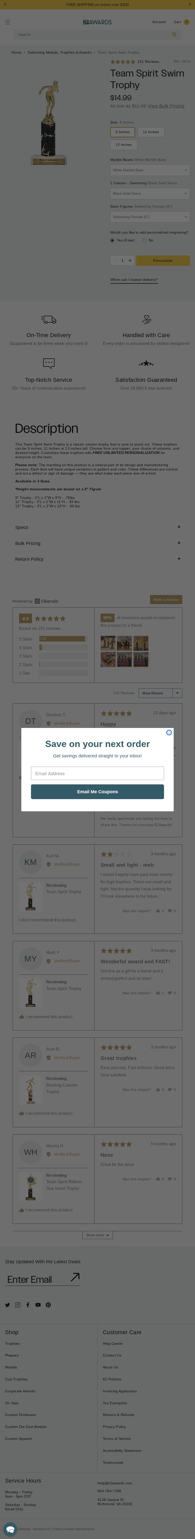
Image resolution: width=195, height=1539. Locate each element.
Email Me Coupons (97, 791)
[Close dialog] (169, 732)
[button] (10, 1529)
